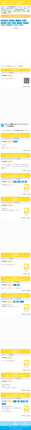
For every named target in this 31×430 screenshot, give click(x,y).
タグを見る (15, 28)
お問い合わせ (26, 424)
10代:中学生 (4, 75)
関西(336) (16, 25)
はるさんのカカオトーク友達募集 (11, 202)
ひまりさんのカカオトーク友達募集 (11, 158)
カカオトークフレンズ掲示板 (13, 2)
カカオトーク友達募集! (8, 72)
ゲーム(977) (18, 20)
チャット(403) (9, 25)
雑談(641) (14, 22)
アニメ (14, 284)
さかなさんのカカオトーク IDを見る (15, 395)
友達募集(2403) (4, 20)
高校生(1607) (11, 20)
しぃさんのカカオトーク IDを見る (15, 136)
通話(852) (24, 20)
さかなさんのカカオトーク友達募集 (11, 398)
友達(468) (3, 25)
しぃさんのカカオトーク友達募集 (11, 138)
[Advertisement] (15, 46)
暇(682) (8, 22)
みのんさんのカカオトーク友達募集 (11, 378)
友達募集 (10, 75)
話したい (22, 301)
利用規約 (15, 424)
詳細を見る (15, 199)
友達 (26, 181)
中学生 (14, 181)
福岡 (27, 401)
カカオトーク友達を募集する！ (15, 16)
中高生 (19, 181)
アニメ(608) (19, 22)
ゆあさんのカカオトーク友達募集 (11, 282)
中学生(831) (3, 22)
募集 (23, 181)
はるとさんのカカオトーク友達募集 (11, 178)
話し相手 (4, 403)
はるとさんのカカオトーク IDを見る (15, 176)
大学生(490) (25, 22)
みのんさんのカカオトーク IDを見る (15, 375)
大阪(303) (21, 25)
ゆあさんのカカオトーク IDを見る (15, 279)
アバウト (5, 424)
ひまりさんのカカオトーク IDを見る (15, 156)
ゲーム (14, 401)
